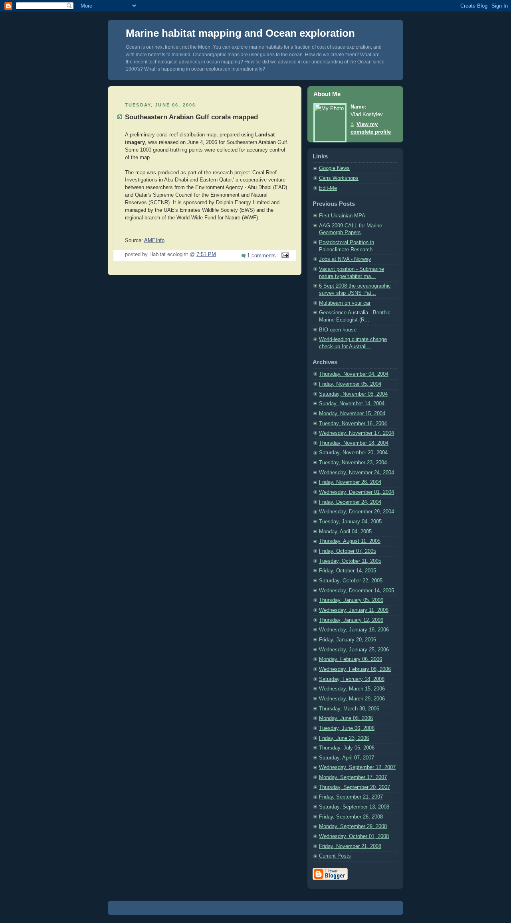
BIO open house (338, 330)
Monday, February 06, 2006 (350, 659)
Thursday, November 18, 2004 (353, 443)
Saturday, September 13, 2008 (354, 807)
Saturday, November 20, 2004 (353, 453)
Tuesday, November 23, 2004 (353, 462)
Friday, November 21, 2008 (350, 846)
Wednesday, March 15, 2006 (352, 689)
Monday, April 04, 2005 (345, 531)
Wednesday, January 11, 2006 (353, 610)
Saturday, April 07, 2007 (346, 758)
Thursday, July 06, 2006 (346, 748)
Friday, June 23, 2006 (344, 738)
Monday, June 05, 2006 (346, 718)
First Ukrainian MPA (342, 216)
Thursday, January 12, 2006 (351, 620)
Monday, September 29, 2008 (353, 826)
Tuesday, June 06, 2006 (346, 728)
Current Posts (335, 856)
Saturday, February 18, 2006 (351, 679)
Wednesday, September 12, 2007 (357, 767)
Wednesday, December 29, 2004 (356, 512)
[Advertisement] (204, 93)
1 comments (261, 255)
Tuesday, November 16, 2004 (353, 423)
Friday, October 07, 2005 (347, 551)
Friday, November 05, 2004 (350, 384)
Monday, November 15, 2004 (352, 413)
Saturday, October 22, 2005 (350, 581)
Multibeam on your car (344, 303)
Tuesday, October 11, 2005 (350, 561)
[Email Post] (283, 255)
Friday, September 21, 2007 (351, 797)
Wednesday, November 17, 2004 (356, 433)
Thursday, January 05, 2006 (351, 600)
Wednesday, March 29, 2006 (352, 699)
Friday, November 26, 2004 (350, 482)
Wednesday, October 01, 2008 (354, 836)
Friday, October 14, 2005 (347, 571)
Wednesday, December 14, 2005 (356, 591)
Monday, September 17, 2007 (353, 777)
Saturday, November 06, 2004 (353, 394)
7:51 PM (206, 254)
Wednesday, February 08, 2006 (355, 669)
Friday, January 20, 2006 (347, 640)
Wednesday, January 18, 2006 (354, 630)
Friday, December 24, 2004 (350, 502)
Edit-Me (328, 188)
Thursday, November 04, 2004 (353, 374)
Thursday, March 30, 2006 (349, 709)
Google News (334, 168)
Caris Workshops (338, 178)
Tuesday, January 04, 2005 (350, 522)
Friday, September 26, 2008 (351, 817)
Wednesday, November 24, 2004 (356, 472)
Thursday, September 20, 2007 (354, 787)
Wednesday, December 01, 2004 (356, 492)
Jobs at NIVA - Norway (345, 259)
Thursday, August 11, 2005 (349, 541)
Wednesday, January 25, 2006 (354, 650)
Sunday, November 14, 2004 (351, 403)
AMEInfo (154, 240)
